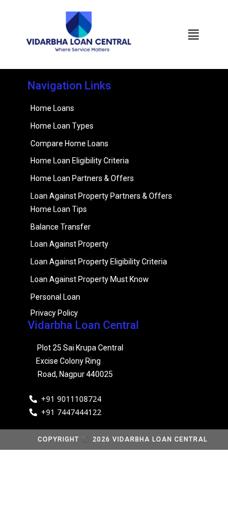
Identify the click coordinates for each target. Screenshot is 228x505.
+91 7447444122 (71, 412)
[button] (193, 34)
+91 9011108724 (71, 399)
